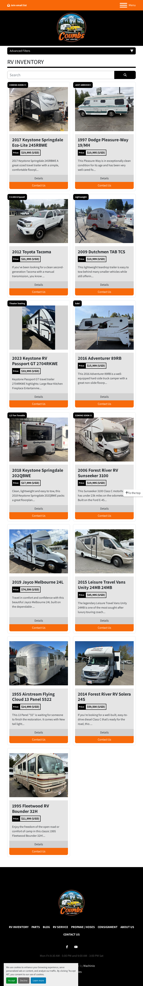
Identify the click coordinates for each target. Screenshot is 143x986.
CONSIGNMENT (107, 927)
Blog (46, 927)
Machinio (89, 966)
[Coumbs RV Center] (71, 903)
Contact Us (38, 185)
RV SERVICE (60, 927)
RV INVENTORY (18, 927)
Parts (35, 927)
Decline (23, 980)
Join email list (19, 5)
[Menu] (123, 5)
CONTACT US (71, 934)
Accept (11, 980)
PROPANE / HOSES (83, 927)
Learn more (38, 980)
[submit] (125, 75)
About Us (127, 927)
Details (38, 178)
